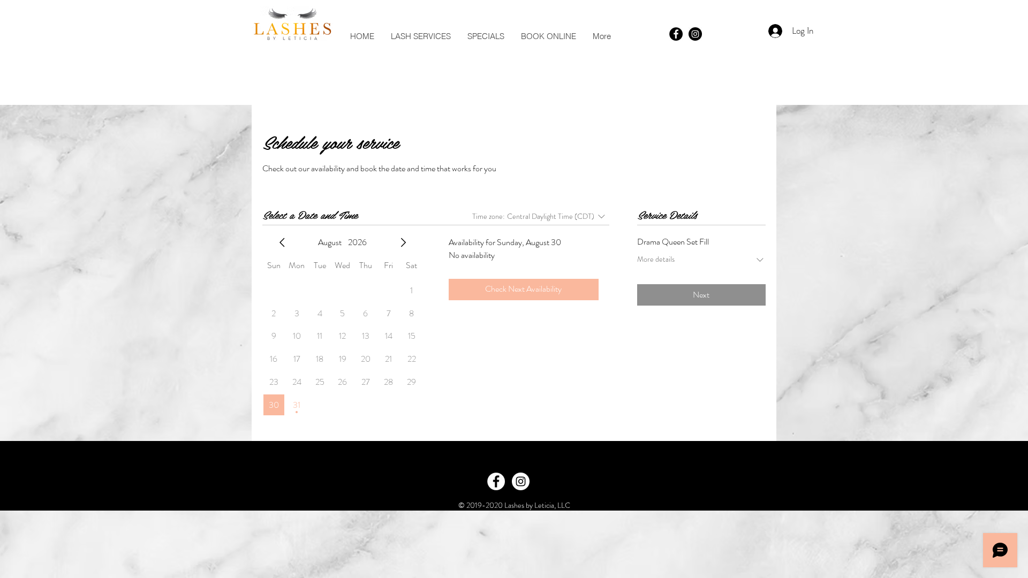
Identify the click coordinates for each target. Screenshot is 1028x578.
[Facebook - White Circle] (496, 481)
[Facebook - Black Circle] (676, 34)
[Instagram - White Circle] (521, 481)
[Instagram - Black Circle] (695, 34)
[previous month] (282, 242)
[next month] (403, 242)
